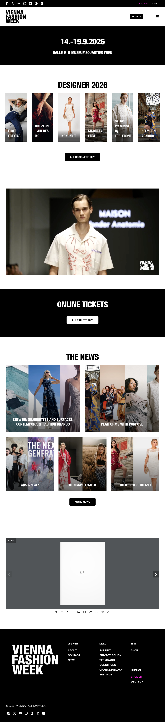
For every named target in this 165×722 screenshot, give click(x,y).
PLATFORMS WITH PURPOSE (122, 424)
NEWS (71, 660)
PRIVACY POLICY (110, 655)
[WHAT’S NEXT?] (30, 464)
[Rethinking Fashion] (82, 464)
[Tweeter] (13, 3)
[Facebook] (8, 3)
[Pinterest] (36, 3)
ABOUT (72, 650)
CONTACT (74, 655)
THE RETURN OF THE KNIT (135, 485)
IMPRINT (105, 650)
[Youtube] (19, 3)
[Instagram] (25, 3)
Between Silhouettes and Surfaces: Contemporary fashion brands (43, 421)
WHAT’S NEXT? (30, 485)
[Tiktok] (42, 3)
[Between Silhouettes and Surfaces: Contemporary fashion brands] (43, 398)
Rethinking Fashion (82, 485)
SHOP (134, 650)
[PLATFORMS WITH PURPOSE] (122, 398)
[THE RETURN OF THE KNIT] (135, 464)
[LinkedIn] (30, 3)
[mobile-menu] (154, 16)
